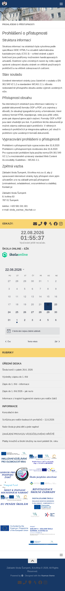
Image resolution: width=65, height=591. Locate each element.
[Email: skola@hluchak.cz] (35, 224)
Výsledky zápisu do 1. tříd (15, 376)
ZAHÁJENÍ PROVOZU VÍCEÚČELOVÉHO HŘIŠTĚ (28, 434)
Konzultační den (10, 412)
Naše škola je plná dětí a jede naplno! (20, 426)
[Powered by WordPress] (22, 576)
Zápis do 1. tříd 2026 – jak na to (17, 391)
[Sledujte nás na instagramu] (61, 224)
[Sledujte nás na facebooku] (56, 224)
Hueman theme (48, 576)
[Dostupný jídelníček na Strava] (50, 224)
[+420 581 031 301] (40, 224)
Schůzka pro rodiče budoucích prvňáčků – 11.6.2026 (28, 419)
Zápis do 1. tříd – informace (15, 384)
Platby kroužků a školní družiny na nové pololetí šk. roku (30, 441)
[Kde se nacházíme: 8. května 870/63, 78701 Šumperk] (45, 224)
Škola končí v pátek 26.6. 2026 (17, 369)
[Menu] (61, 4)
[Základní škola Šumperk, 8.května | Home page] (5, 3)
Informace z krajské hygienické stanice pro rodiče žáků (29, 398)
